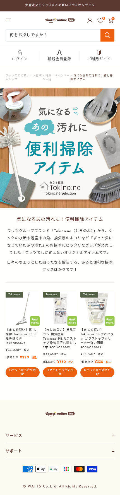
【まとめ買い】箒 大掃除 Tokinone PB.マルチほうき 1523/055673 (21, 337)
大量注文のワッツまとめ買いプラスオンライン (60, 5)
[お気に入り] (100, 20)
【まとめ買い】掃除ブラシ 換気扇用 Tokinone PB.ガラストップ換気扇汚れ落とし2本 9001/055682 (59, 339)
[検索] (107, 35)
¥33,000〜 (17, 350)
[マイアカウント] (90, 20)
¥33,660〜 (54, 354)
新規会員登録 (59, 59)
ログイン (20, 59)
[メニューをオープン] (8, 20)
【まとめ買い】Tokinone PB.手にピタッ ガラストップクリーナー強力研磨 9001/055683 (97, 339)
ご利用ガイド (99, 59)
